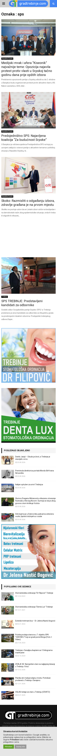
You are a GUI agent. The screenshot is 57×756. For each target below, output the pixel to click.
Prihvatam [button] (8, 747)
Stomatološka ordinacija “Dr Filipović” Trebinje (34, 593)
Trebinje (4, 296)
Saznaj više (20, 747)
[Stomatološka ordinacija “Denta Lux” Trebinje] (7, 610)
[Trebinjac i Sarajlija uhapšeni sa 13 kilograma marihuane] (7, 653)
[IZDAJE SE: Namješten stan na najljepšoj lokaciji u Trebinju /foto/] (7, 667)
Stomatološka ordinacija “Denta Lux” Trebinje (34, 607)
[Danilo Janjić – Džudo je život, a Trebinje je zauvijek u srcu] (7, 460)
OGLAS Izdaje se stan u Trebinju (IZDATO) (32, 692)
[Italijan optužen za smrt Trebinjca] (7, 488)
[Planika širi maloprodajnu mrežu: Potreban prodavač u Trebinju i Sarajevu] (7, 681)
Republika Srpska (7, 58)
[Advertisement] (28, 238)
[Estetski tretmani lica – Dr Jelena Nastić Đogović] (7, 624)
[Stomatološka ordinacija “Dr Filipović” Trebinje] (7, 596)
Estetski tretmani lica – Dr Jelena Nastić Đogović (35, 621)
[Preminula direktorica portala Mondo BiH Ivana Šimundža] (7, 474)
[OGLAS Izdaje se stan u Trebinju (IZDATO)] (7, 695)
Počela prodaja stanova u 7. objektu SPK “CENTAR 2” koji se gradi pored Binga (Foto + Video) (33, 637)
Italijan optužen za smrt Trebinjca (29, 484)
